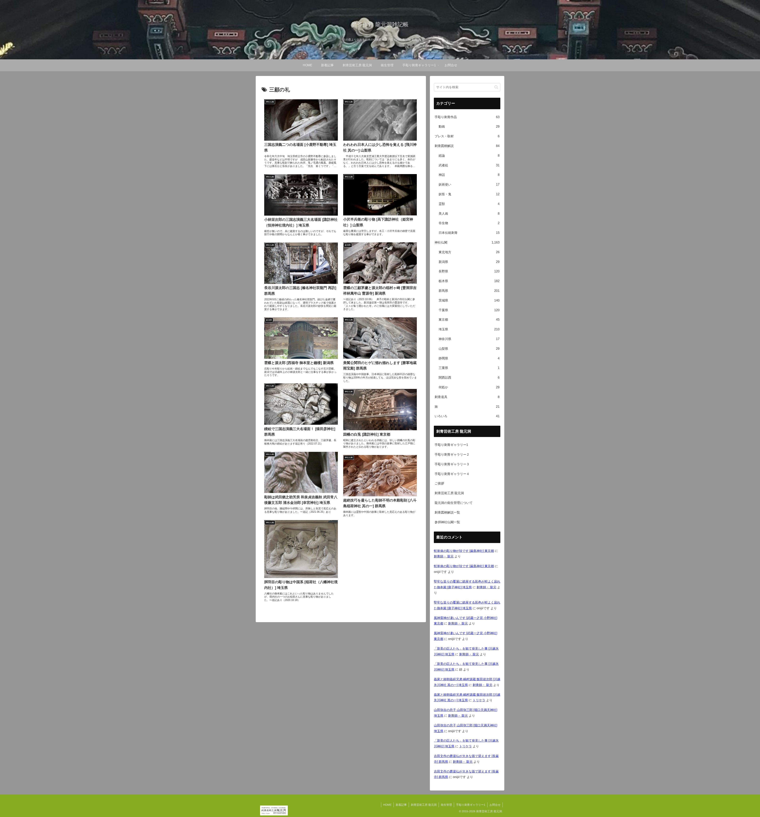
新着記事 (401, 804)
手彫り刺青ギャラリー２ (452, 454)
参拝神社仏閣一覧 (447, 522)
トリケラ (479, 700)
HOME (387, 804)
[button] (496, 87)
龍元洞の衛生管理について (454, 502)
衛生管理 (446, 804)
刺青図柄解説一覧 (447, 512)
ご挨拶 (439, 483)
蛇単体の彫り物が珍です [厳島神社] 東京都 (464, 551)
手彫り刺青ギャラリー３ (452, 464)
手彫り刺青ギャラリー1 (451, 444)
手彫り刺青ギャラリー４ (452, 474)
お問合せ (495, 804)
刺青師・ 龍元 (444, 556)
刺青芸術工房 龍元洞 (449, 493)
